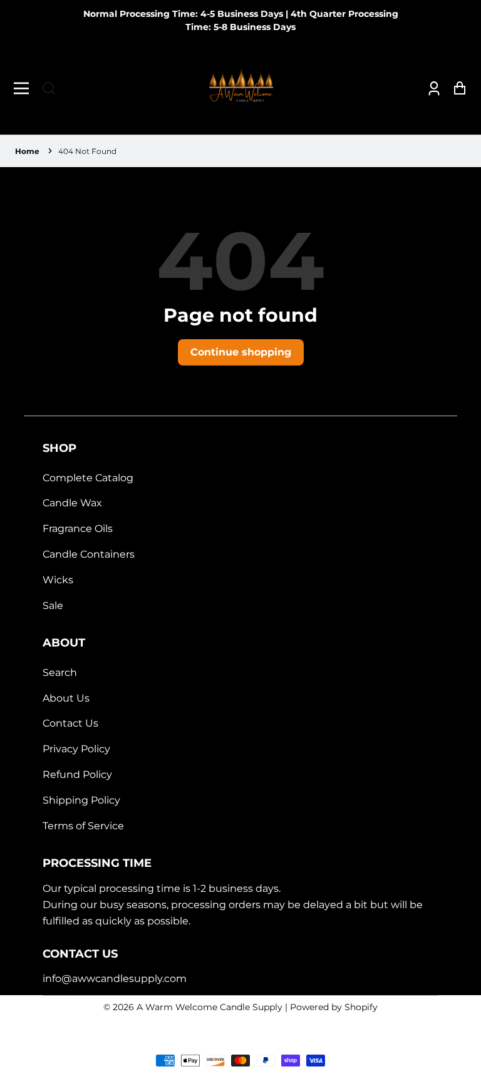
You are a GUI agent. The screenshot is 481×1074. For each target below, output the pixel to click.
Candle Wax (72, 503)
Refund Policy (77, 774)
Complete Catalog (88, 478)
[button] (49, 88)
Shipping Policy (81, 800)
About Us (66, 698)
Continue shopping (240, 352)
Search (60, 672)
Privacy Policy (76, 749)
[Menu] (25, 88)
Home (27, 151)
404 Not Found (87, 151)
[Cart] (456, 88)
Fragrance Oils (78, 528)
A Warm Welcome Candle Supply (209, 1007)
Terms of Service (83, 826)
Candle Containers (89, 554)
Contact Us (70, 723)
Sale (53, 605)
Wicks (58, 580)
